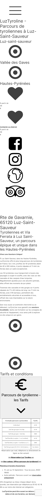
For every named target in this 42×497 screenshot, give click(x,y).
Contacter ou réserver (8, 127)
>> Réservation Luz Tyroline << (21, 457)
